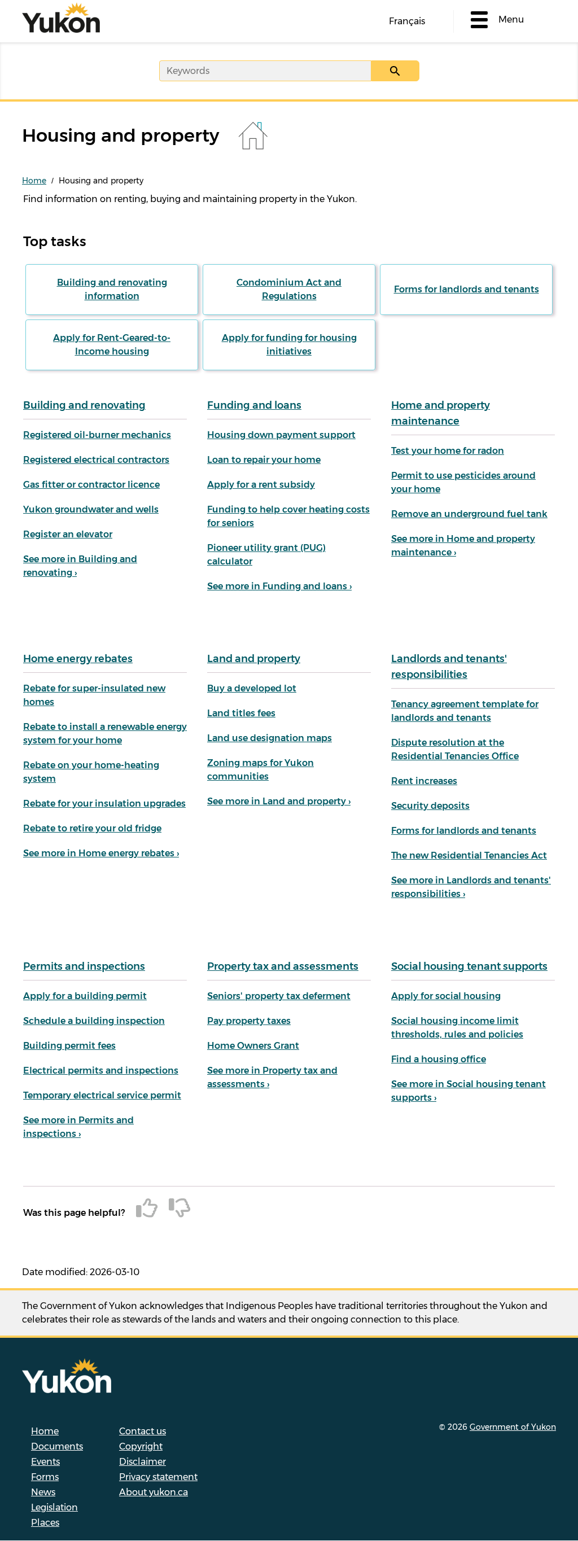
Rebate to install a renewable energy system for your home (105, 733)
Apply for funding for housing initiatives (289, 344)
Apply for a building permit (85, 996)
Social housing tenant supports (469, 966)
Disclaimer (142, 1461)
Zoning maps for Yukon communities (260, 770)
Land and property (253, 659)
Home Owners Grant (253, 1045)
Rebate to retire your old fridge (92, 828)
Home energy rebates (78, 659)
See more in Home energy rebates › (101, 853)
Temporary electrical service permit (102, 1095)
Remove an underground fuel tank (469, 514)
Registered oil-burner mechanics (97, 435)
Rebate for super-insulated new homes (94, 695)
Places (45, 1522)
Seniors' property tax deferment (279, 996)
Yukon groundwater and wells (91, 509)
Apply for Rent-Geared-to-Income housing (111, 344)
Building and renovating (84, 405)
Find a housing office (438, 1059)
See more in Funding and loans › (279, 586)
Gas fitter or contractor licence (91, 484)
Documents (57, 1446)
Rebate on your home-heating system (91, 772)
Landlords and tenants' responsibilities (449, 667)
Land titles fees (241, 713)
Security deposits (430, 805)
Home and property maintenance (440, 413)
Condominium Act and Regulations (289, 289)
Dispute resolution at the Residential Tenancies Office (455, 749)
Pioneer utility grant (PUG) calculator (266, 554)
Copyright (141, 1446)
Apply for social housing (446, 996)
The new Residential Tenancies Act (469, 855)
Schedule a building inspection (94, 1020)
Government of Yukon (513, 1427)
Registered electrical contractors (96, 459)
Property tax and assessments (282, 966)
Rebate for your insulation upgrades (104, 803)
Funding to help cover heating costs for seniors (288, 516)
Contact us (142, 1431)
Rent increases (424, 781)
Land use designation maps (269, 738)
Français (407, 21)
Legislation (54, 1507)
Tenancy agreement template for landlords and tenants (464, 711)
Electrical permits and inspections (100, 1070)
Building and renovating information (112, 289)
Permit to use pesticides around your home (463, 482)
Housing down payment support (281, 435)
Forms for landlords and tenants (466, 289)
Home (34, 181)
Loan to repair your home (264, 459)
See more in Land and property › (279, 801)
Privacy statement (158, 1477)
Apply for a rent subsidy (261, 484)
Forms (45, 1477)
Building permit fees (69, 1045)
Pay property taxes (249, 1020)
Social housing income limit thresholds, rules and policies (457, 1027)
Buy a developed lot (251, 688)
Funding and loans (254, 405)
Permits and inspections (84, 966)
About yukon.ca (153, 1492)
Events (45, 1461)
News (43, 1492)
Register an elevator (67, 534)
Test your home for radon (447, 450)
